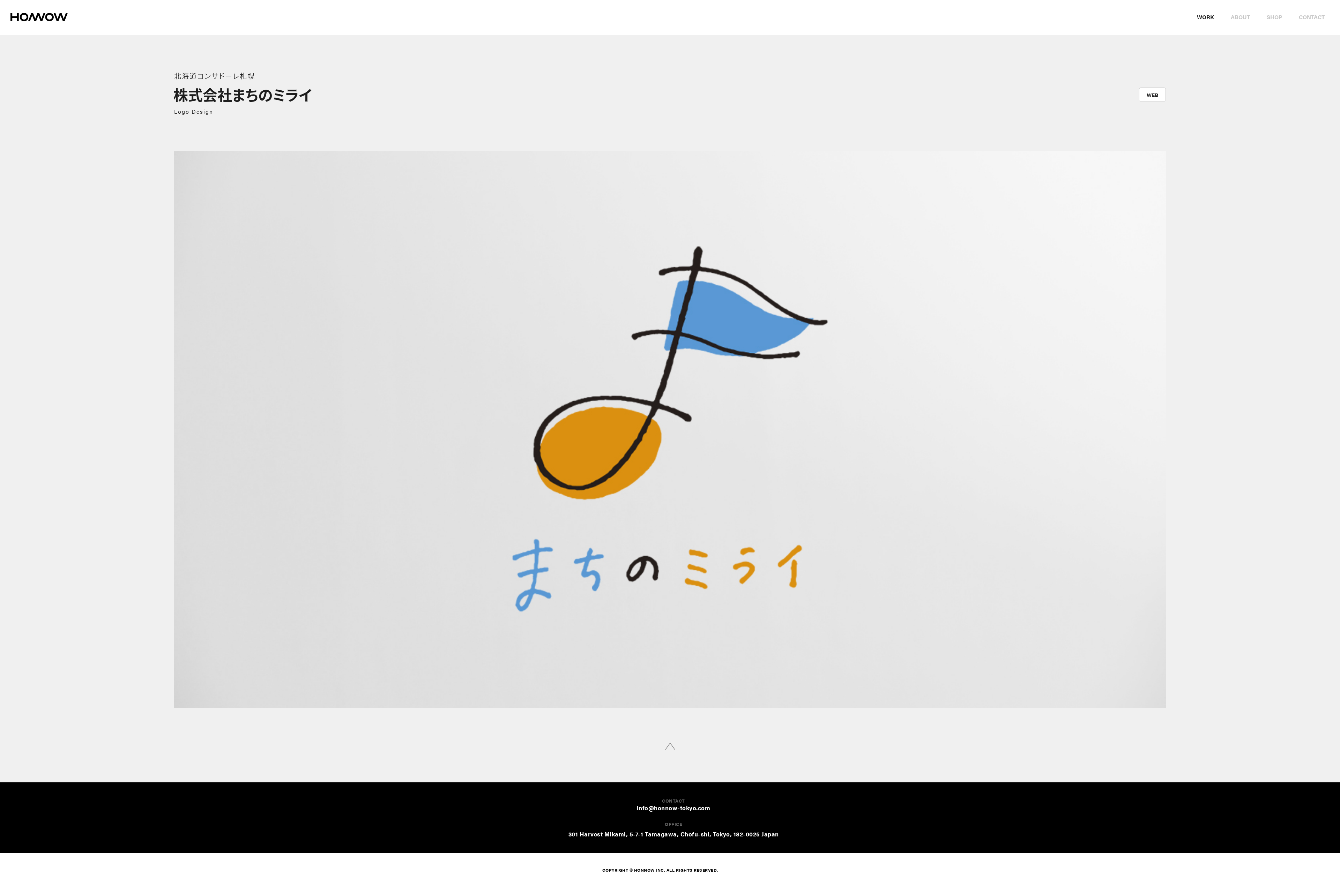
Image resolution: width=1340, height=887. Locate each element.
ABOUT (1240, 17)
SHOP (1274, 17)
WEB (1152, 94)
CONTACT (1312, 17)
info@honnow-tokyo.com (673, 808)
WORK (1205, 17)
